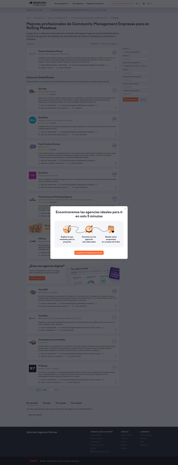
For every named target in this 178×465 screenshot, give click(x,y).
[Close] (125, 208)
